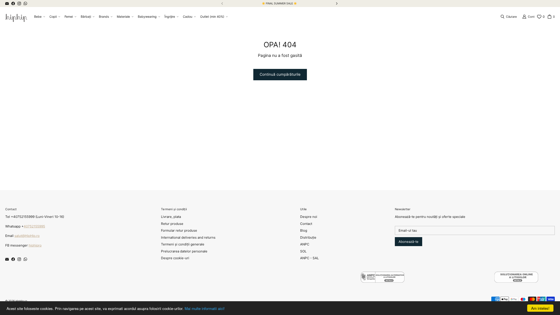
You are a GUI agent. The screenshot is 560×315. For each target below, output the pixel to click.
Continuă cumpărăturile (280, 74)
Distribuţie (308, 237)
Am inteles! (540, 308)
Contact (306, 224)
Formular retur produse (179, 230)
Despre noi (308, 217)
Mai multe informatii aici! (205, 308)
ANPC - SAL (309, 258)
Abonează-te (408, 242)
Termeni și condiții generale (182, 244)
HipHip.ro (21, 301)
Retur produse (172, 224)
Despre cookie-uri (175, 258)
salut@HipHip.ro (27, 236)
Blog (303, 230)
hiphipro (35, 245)
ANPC (304, 244)
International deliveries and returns (188, 237)
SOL (303, 251)
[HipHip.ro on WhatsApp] (25, 3)
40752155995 (34, 226)
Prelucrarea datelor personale (184, 251)
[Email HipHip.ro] (7, 3)
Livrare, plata (171, 217)
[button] (39, 16)
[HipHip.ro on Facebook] (13, 3)
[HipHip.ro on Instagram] (19, 3)
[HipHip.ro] (16, 16)
